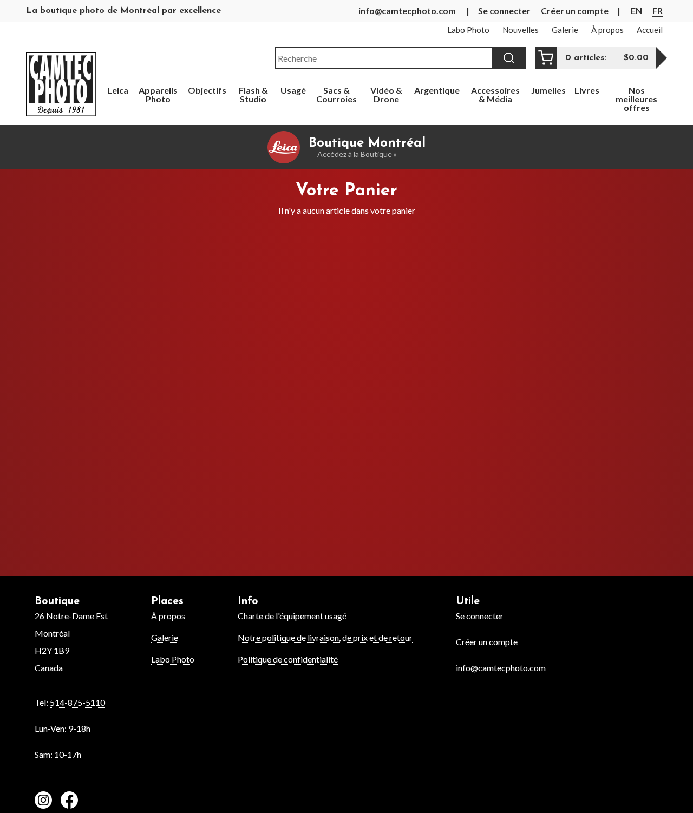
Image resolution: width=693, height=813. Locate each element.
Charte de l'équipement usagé (292, 616)
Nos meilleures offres (636, 99)
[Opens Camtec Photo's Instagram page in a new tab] (43, 801)
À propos (168, 616)
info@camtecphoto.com (407, 10)
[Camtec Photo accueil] (61, 84)
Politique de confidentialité (288, 659)
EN (637, 10)
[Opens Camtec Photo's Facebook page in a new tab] (69, 801)
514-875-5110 (77, 702)
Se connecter (504, 10)
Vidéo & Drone (386, 94)
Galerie (164, 637)
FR (657, 10)
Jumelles (548, 90)
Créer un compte (575, 10)
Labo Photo (172, 659)
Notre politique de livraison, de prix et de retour (325, 637)
